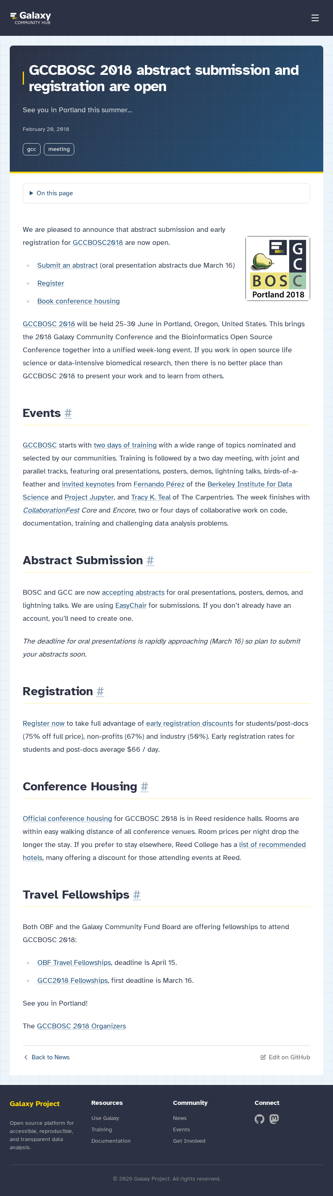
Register (50, 283)
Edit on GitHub (289, 1057)
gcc (31, 149)
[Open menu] (315, 18)
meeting (59, 149)
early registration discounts (189, 723)
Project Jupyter (89, 497)
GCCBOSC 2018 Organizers (81, 1025)
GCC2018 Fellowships (72, 980)
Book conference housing (78, 301)
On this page (55, 193)
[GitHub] (259, 1119)
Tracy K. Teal (151, 497)
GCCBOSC (40, 445)
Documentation (111, 1140)
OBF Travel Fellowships (74, 962)
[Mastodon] (274, 1119)
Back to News (51, 1057)
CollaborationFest (51, 510)
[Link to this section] (68, 413)
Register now (44, 723)
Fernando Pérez (159, 484)
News (180, 1118)
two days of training (125, 445)
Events (181, 1129)
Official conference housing (67, 818)
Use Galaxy (105, 1118)
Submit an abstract (67, 265)
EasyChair (131, 605)
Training (101, 1129)
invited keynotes (88, 484)
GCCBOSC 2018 (49, 323)
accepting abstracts (133, 592)
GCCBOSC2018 (98, 242)
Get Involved (189, 1140)
